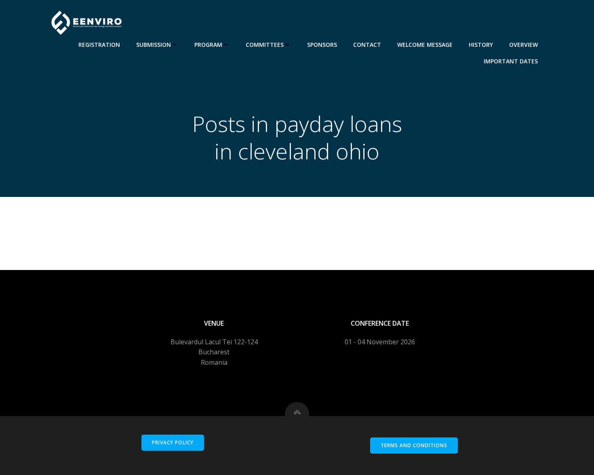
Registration (99, 44)
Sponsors (322, 44)
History (481, 44)
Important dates (511, 61)
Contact (367, 44)
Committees (265, 44)
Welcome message (425, 44)
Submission (153, 44)
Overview (523, 44)
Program (208, 44)
